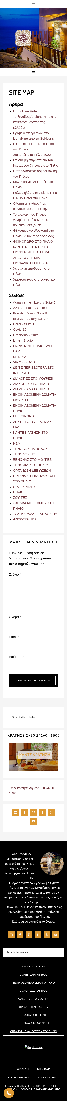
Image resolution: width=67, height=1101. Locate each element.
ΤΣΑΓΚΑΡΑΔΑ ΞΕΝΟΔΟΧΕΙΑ (35, 514)
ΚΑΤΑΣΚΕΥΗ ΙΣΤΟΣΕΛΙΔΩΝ (37, 1088)
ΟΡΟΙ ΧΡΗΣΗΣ (24, 487)
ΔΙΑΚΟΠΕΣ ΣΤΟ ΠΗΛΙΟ (31, 384)
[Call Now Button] (9, 1093)
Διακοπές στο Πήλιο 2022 (32, 155)
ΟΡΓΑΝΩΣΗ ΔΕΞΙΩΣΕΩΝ (32, 470)
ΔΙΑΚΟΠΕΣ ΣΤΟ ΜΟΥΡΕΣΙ (33, 378)
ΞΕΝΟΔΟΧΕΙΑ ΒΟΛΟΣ (30, 449)
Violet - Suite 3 (24, 362)
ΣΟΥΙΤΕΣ (20, 497)
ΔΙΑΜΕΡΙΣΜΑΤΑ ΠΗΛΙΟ (31, 389)
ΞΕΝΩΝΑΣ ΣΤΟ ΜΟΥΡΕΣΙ (32, 459)
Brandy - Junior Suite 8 (30, 313)
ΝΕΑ (16, 443)
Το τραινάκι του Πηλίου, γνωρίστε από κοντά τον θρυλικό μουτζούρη (30, 220)
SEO (57, 1088)
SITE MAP (21, 357)
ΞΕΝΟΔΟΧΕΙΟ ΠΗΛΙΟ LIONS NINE (33, 38)
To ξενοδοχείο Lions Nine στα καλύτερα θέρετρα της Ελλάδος (34, 122)
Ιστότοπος (16, 657)
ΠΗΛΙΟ (18, 492)
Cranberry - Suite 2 (27, 335)
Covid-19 (19, 329)
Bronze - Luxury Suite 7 (30, 319)
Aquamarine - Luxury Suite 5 (34, 302)
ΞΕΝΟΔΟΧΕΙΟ (24, 454)
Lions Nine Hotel (25, 111)
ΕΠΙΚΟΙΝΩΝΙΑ (24, 416)
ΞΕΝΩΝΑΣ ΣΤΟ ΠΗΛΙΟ (30, 465)
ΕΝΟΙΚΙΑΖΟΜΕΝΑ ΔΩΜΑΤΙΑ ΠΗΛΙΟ (33, 982)
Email (14, 637)
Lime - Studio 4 (24, 340)
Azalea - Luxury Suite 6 (30, 308)
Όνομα (15, 617)
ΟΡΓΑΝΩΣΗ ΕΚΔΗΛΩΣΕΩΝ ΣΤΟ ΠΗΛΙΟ (33, 1031)
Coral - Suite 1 (23, 324)
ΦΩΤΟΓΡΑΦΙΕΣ (24, 519)
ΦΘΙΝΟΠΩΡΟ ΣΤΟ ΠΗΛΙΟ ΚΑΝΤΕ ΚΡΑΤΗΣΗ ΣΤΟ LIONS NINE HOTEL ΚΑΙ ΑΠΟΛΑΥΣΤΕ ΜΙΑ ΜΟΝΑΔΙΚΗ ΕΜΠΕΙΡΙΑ (33, 252)
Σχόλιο (15, 574)
